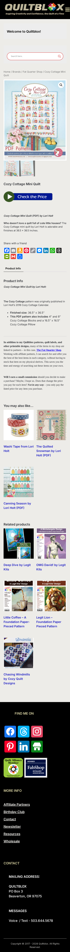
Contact (10, 819)
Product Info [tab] (13, 268)
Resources (12, 834)
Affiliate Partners (17, 804)
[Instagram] (37, 731)
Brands (17, 71)
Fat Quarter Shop (32, 71)
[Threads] (23, 731)
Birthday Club (14, 812)
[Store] (37, 746)
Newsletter (12, 826)
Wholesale (12, 841)
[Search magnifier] (59, 56)
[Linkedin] (23, 746)
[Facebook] (10, 731)
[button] (61, 85)
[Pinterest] (10, 746)
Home (7, 71)
